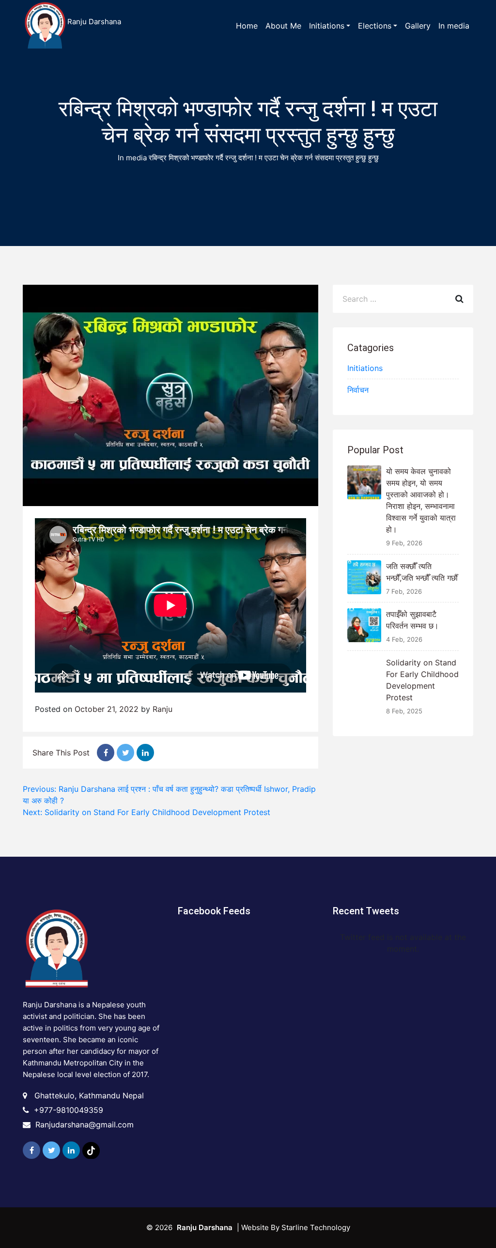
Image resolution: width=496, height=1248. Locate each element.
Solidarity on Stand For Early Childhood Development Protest (422, 680)
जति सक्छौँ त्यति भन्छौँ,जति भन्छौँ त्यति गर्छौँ (422, 572)
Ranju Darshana (94, 21)
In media (132, 157)
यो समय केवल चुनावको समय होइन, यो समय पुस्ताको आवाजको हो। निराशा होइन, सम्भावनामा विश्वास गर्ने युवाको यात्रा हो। (421, 500)
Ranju (162, 709)
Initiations (365, 368)
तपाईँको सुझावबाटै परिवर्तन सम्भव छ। (412, 620)
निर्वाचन (358, 390)
